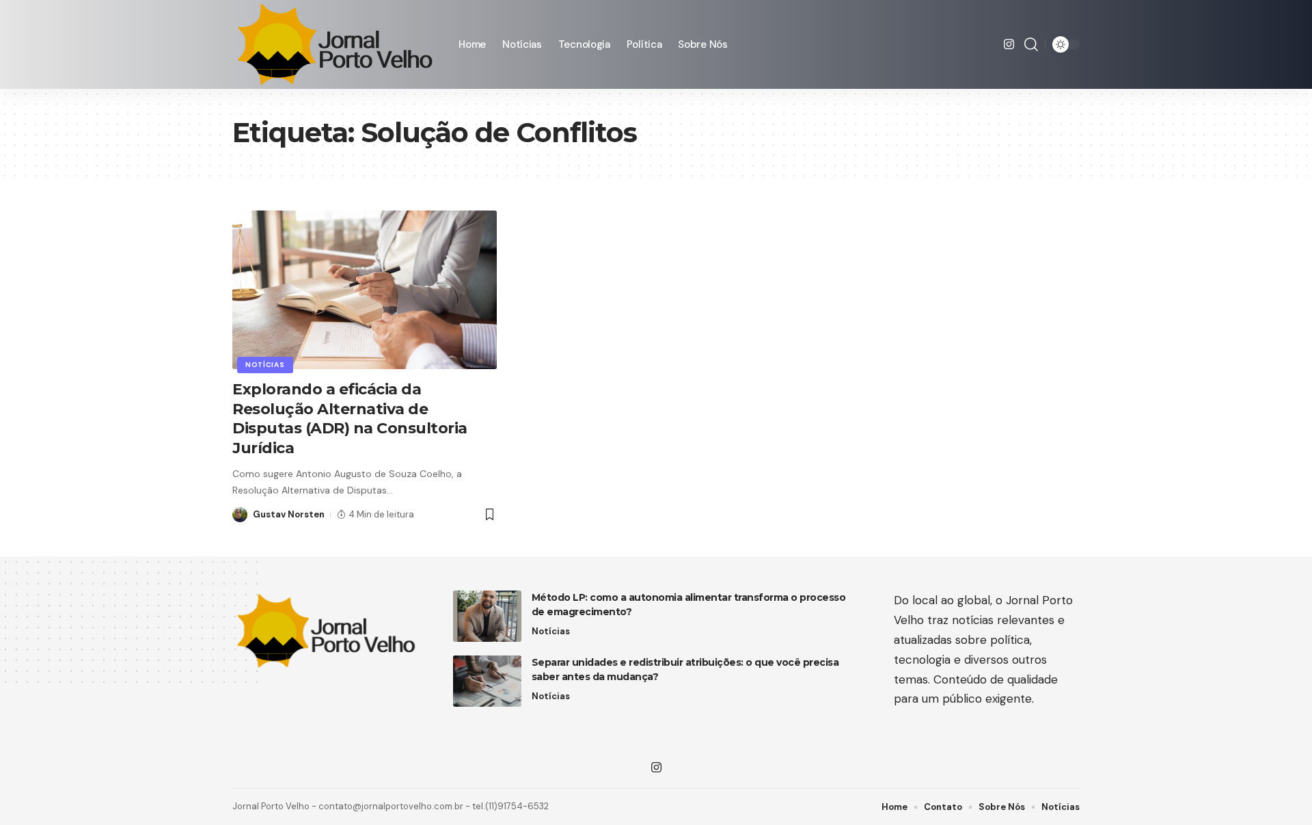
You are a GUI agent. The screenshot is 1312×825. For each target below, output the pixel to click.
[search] (1031, 44)
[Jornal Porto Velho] (334, 44)
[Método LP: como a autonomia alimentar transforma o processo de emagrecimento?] (487, 616)
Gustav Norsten (289, 514)
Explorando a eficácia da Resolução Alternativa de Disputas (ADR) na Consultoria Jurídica (349, 418)
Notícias (265, 364)
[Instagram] (1008, 45)
